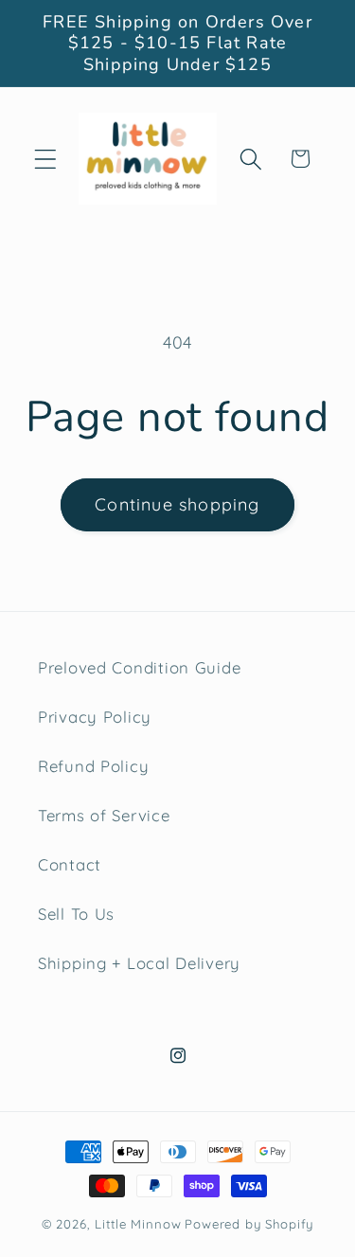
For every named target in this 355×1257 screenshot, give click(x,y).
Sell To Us (76, 914)
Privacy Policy (94, 717)
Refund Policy (93, 766)
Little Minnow (138, 1223)
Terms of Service (104, 815)
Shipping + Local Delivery (139, 963)
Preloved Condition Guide (139, 667)
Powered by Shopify (249, 1223)
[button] (46, 159)
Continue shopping (177, 504)
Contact (69, 864)
